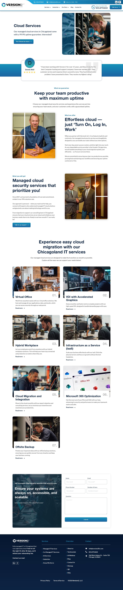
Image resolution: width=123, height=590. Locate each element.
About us (70, 548)
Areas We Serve (48, 563)
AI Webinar (71, 555)
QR (68, 569)
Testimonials (71, 552)
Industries (46, 559)
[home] (13, 5)
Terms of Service (58, 580)
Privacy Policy (45, 580)
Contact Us (78, 7)
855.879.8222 (40, 2)
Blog (72, 7)
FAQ (68, 573)
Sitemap (70, 566)
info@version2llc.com (55, 2)
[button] (48, 7)
